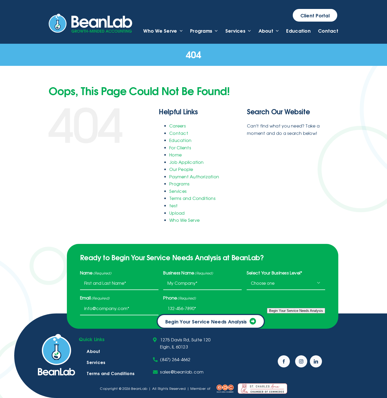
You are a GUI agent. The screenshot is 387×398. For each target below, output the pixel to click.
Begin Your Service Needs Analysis (206, 321)
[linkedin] (316, 361)
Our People (181, 169)
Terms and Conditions (192, 198)
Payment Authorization (194, 176)
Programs (179, 183)
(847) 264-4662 (175, 359)
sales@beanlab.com (182, 371)
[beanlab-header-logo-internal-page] (90, 16)
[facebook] (284, 361)
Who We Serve (184, 220)
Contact (178, 133)
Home (175, 154)
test (173, 205)
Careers (177, 125)
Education (180, 140)
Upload (177, 213)
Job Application (186, 162)
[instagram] (301, 361)
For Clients (180, 147)
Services (178, 191)
